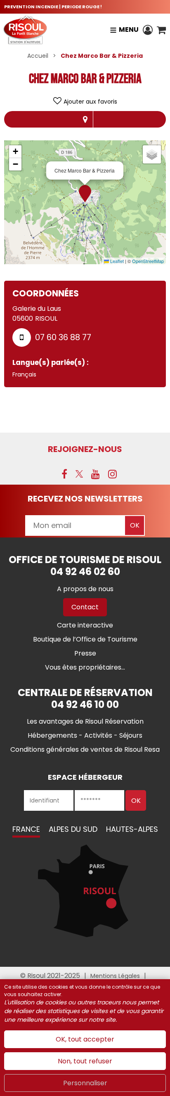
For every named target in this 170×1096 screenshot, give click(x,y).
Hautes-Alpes (132, 829)
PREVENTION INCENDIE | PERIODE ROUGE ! (53, 6)
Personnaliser (85, 1083)
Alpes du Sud (73, 829)
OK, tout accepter (85, 1039)
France (26, 829)
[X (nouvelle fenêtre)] (79, 474)
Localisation (85, 119)
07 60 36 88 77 (63, 337)
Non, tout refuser (85, 1061)
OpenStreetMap (148, 261)
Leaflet (116, 261)
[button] (161, 29)
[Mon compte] (148, 29)
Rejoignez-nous (85, 449)
